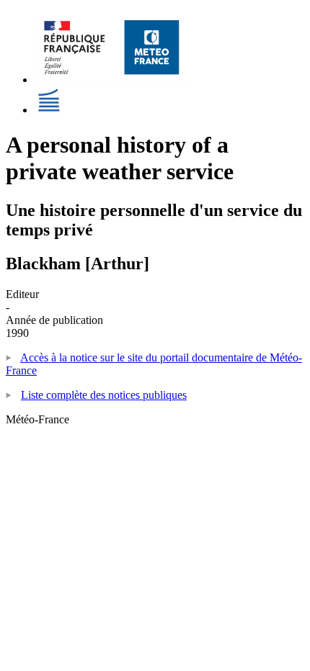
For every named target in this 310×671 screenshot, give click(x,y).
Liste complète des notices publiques (104, 395)
